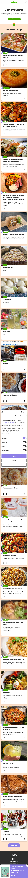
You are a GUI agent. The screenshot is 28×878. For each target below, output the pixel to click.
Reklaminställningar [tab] (19, 415)
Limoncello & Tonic (8, 763)
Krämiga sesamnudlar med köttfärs (13, 659)
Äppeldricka (6, 331)
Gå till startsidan (14, 19)
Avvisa (14, 464)
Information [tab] (10, 415)
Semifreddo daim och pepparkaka (13, 796)
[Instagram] (15, 859)
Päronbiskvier (7, 299)
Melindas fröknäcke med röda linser (14, 234)
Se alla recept (14, 845)
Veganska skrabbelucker (10, 395)
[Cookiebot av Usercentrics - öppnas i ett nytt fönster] (21, 412)
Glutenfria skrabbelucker (10, 488)
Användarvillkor (14, 861)
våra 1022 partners (9, 422)
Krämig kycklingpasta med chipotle (13, 589)
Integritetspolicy (14, 863)
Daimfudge (6, 831)
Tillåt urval (14, 460)
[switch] (25, 442)
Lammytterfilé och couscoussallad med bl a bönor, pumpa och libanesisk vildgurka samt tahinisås (13, 197)
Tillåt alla (14, 456)
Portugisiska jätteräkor (10, 555)
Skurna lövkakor (8, 268)
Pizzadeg (5, 363)
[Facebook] (12, 859)
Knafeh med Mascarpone (10, 91)
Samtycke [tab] (3, 415)
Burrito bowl (6, 693)
